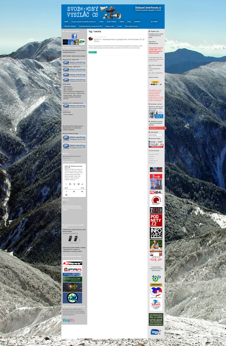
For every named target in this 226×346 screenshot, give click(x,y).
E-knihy (119, 26)
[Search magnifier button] (164, 128)
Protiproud (151, 163)
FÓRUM (122, 22)
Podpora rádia (110, 26)
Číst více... (91, 52)
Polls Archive (66, 158)
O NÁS (129, 22)
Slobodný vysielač (153, 154)
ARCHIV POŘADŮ (111, 22)
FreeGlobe (151, 156)
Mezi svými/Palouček (131, 26)
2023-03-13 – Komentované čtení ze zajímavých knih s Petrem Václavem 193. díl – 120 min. (120, 40)
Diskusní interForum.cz (148, 8)
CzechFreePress (153, 160)
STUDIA (101, 22)
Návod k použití (74, 243)
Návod (64, 202)
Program (66, 110)
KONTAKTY (137, 22)
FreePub (151, 158)
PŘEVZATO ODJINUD (69, 26)
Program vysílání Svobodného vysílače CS (84, 22)
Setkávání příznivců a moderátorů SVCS (90, 26)
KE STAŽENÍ (154, 22)
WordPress (123, 340)
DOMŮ (66, 22)
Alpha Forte (130, 340)
